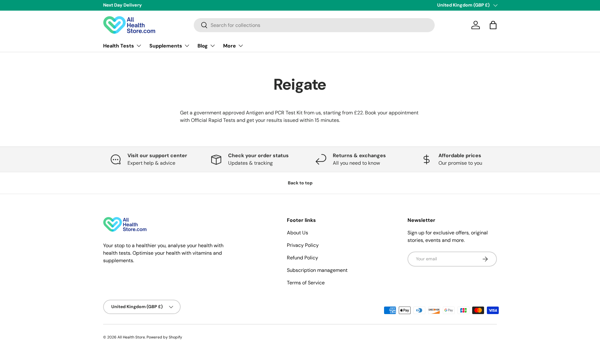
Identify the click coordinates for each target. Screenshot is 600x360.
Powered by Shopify (164, 337)
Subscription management (317, 270)
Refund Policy (302, 257)
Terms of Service (306, 282)
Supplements (165, 45)
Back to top (300, 183)
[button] (493, 25)
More (229, 45)
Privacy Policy (303, 245)
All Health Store (131, 337)
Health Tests (118, 45)
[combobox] (314, 25)
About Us (297, 232)
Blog (203, 45)
